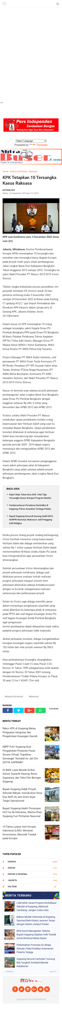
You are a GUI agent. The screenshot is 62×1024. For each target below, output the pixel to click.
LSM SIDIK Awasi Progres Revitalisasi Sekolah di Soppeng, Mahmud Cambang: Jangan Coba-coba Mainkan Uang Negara (36, 906)
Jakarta (12, 880)
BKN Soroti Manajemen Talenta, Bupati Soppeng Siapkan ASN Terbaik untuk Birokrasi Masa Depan (36, 935)
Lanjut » (53, 972)
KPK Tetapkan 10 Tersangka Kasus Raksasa (29, 180)
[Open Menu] (4, 4)
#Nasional (34, 696)
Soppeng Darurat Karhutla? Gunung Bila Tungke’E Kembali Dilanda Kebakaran (36, 963)
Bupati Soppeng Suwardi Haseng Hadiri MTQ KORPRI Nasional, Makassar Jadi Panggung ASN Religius (31, 520)
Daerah (12, 861)
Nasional (33, 171)
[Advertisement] (31, 19)
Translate (42, 145)
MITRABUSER (39, 999)
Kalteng (12, 886)
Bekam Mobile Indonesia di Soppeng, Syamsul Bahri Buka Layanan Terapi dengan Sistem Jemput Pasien (36, 920)
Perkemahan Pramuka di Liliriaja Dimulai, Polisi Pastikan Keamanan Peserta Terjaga (35, 949)
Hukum (11, 868)
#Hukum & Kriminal (14, 696)
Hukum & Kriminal (18, 171)
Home (5, 171)
